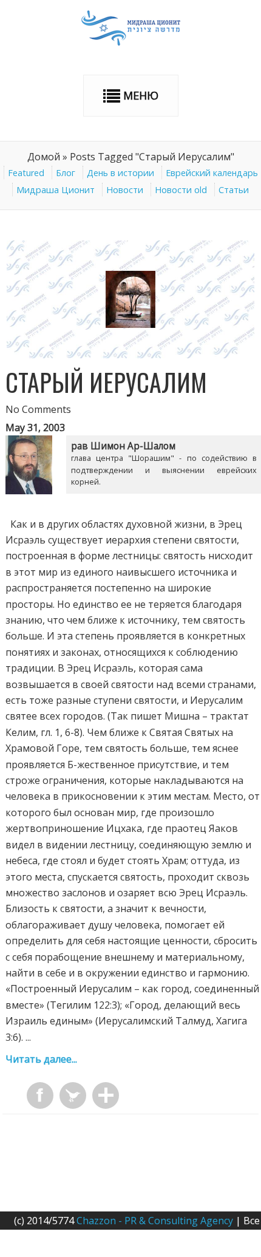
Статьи (234, 190)
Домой (43, 156)
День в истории (120, 173)
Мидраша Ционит (55, 190)
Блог (65, 173)
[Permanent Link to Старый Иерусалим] (131, 354)
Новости (124, 190)
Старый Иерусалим (106, 382)
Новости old (181, 190)
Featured (26, 173)
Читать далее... (41, 1059)
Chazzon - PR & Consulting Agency (154, 1220)
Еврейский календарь (212, 173)
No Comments (38, 409)
